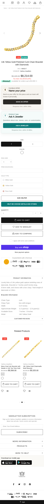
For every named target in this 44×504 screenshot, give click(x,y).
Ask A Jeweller (22, 125)
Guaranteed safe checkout (22, 258)
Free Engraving (7, 167)
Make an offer (22, 102)
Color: (22, 149)
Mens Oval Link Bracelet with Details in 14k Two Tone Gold (10, 367)
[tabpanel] (11, 367)
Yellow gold (22, 152)
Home (5, 8)
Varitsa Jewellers (12, 3)
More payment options (22, 252)
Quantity (5, 210)
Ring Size (4, 158)
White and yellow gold (2, 378)
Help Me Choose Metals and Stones (22, 204)
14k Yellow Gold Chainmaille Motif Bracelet (32, 367)
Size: (22, 140)
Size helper (22, 198)
